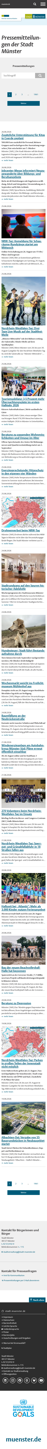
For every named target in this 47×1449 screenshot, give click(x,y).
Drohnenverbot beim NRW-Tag (21, 530)
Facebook (20, 1380)
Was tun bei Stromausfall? (14, 1343)
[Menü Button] (42, 4)
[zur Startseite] (35, 16)
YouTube (41, 1380)
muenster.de (6, 4)
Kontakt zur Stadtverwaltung (15, 1371)
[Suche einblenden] (34, 4)
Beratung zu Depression (16, 1003)
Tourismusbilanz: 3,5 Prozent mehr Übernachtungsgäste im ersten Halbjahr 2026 (23, 402)
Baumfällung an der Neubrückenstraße (14, 717)
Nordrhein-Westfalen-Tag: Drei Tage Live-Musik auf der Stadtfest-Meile (22, 331)
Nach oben (38, 1300)
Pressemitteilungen (23, 66)
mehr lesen (8, 160)
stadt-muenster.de (15, 1311)
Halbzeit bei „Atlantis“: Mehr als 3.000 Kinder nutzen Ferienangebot (23, 908)
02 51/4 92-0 (8, 1244)
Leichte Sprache (10, 1326)
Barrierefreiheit (10, 1323)
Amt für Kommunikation (13, 1275)
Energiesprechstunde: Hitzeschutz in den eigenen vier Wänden (22, 472)
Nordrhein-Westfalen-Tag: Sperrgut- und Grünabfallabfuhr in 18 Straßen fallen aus (22, 847)
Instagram (12, 1380)
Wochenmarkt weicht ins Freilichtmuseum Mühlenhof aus (23, 684)
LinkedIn (5, 1380)
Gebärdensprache (11, 1329)
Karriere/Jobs (8, 1335)
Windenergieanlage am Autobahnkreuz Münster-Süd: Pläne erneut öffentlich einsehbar (23, 748)
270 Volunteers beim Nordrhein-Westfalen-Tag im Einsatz (22, 812)
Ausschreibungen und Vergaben (16, 1338)
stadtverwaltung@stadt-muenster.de (19, 1252)
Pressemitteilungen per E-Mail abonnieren (21, 1280)
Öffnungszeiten (10, 1374)
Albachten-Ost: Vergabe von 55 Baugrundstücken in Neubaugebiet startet (23, 1140)
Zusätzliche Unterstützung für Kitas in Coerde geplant (23, 136)
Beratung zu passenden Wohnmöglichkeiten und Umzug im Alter (23, 436)
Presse (6, 1332)
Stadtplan (7, 1348)
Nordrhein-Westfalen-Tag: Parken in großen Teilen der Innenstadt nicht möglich (22, 1063)
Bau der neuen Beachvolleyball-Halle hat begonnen (21, 969)
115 (22, 1247)
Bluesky (34, 1380)
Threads (27, 1380)
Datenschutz (8, 1320)
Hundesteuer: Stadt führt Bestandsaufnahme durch (23, 652)
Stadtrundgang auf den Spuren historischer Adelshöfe (23, 587)
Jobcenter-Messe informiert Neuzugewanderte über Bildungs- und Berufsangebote (23, 174)
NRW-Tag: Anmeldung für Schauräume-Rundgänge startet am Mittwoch (22, 244)
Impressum (8, 1317)
